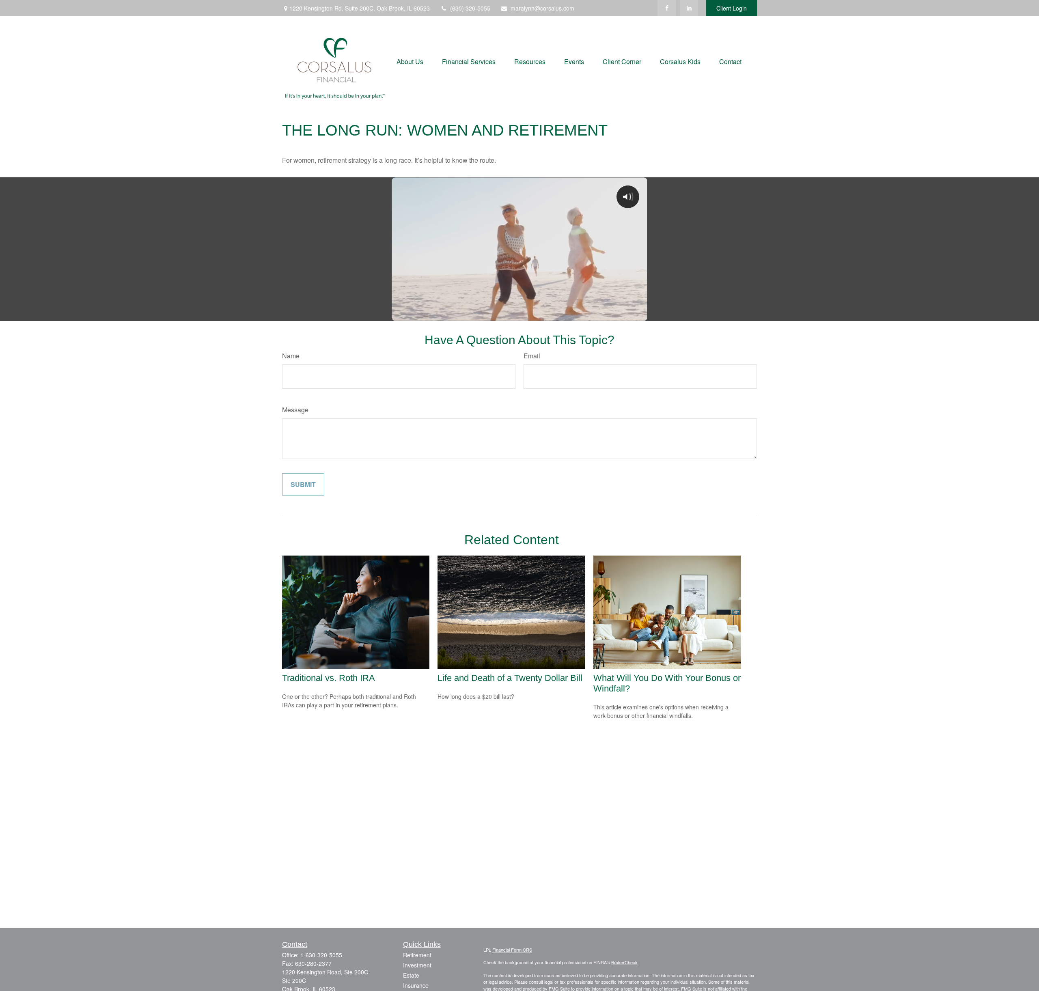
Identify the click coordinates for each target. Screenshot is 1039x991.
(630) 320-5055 (470, 8)
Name (291, 355)
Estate (411, 975)
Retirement (417, 955)
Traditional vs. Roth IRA (328, 678)
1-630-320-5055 (321, 955)
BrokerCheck (624, 962)
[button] (410, 60)
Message (295, 409)
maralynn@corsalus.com (542, 8)
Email (532, 355)
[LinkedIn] (689, 8)
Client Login (731, 8)
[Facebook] (666, 8)
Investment (417, 965)
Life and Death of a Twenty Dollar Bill (510, 678)
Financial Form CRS (512, 949)
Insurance (416, 985)
